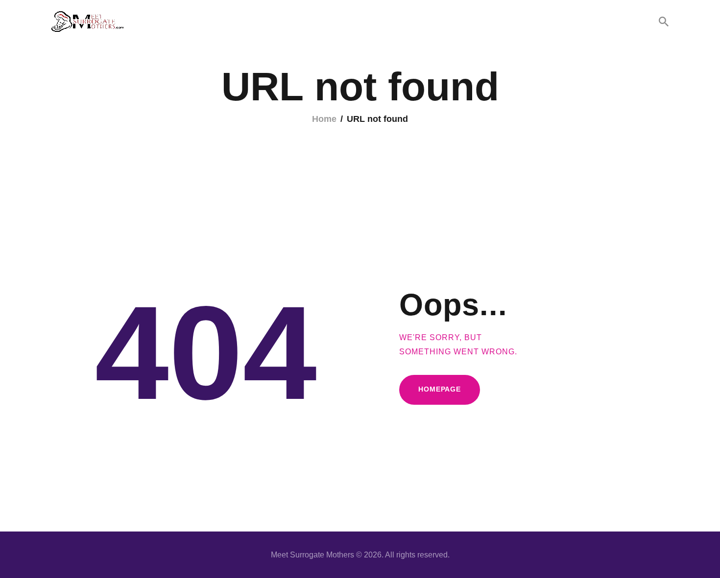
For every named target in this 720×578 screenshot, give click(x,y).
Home (324, 119)
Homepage (439, 389)
